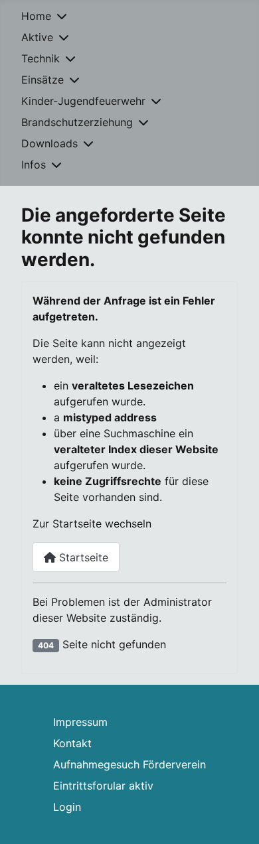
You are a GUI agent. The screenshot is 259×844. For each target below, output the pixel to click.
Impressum (80, 722)
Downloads (49, 143)
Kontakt (72, 743)
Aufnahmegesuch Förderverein (129, 764)
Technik (40, 58)
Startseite (82, 557)
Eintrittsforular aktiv (103, 785)
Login (67, 806)
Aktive (37, 37)
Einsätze (42, 79)
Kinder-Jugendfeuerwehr (83, 100)
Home (36, 16)
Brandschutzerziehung (77, 122)
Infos (33, 164)
